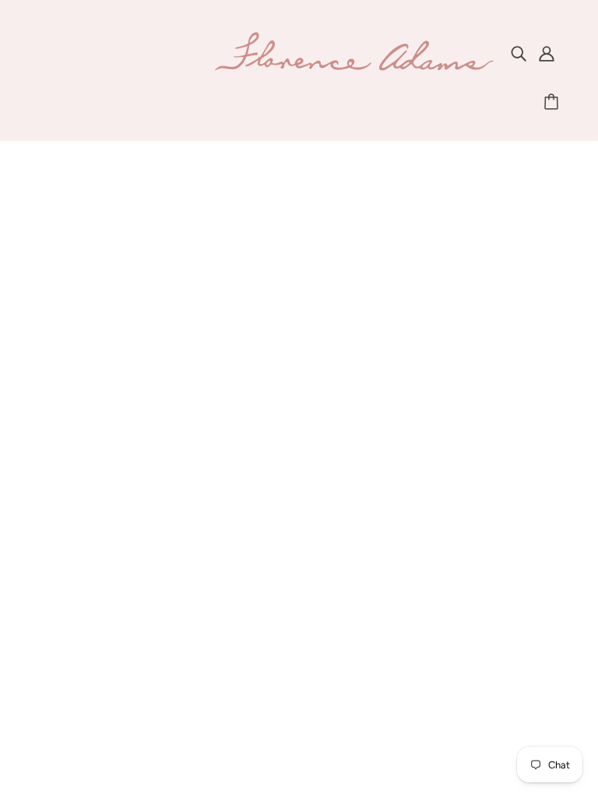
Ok (527, 597)
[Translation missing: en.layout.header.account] (547, 53)
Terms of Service (298, 598)
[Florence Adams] (353, 69)
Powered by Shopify (299, 738)
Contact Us (283, 523)
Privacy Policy (290, 579)
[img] (519, 53)
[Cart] (554, 102)
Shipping (276, 542)
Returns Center (294, 560)
